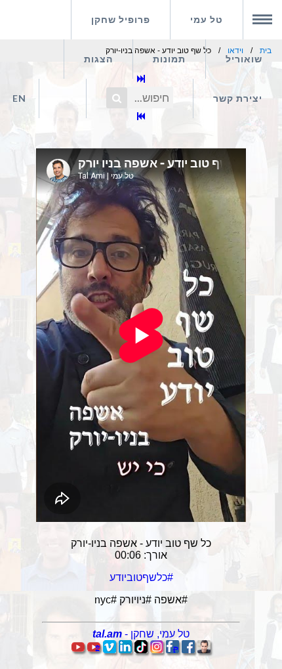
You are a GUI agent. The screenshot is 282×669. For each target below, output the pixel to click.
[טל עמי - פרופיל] (204, 649)
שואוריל (244, 58)
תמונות (169, 58)
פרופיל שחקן (120, 19)
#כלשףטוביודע (141, 577)
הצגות (98, 58)
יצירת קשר (237, 98)
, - (141, 633)
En (19, 98)
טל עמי (206, 19)
